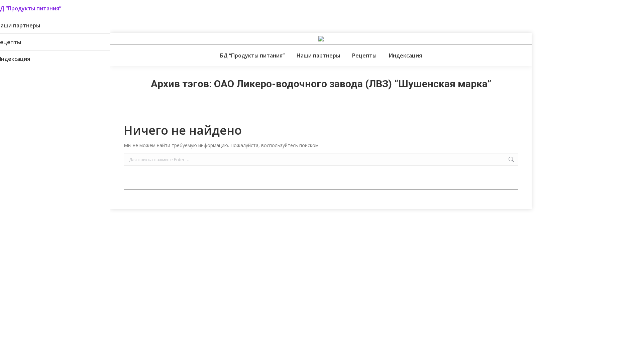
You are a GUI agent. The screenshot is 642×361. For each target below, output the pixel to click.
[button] (105, 10)
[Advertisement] (121, 15)
